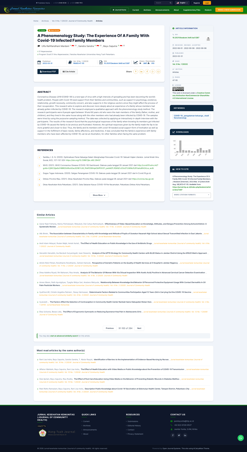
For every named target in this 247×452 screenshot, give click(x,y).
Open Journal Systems (171, 448)
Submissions (133, 421)
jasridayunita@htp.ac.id (184, 421)
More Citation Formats (185, 195)
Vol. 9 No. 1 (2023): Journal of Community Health (72, 21)
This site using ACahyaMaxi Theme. (196, 448)
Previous (110, 328)
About (176, 10)
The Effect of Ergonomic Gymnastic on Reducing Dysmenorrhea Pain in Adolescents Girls (102, 312)
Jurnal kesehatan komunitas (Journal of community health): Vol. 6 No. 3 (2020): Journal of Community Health (83, 275)
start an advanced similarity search (64, 336)
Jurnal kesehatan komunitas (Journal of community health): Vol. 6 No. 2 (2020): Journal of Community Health (106, 285)
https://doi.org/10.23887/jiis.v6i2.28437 (83, 160)
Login (207, 3)
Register (197, 3)
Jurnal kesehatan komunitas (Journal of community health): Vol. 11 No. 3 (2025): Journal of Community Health (102, 227)
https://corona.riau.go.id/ (142, 179)
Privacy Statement (135, 434)
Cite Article (70, 71)
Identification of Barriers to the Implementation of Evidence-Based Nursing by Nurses (131, 359)
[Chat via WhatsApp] (241, 438)
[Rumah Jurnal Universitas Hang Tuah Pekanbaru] (57, 437)
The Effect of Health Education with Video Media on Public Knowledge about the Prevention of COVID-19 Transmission (133, 369)
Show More (98, 195)
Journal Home (120, 10)
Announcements (162, 10)
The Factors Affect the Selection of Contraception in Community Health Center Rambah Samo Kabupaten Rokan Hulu (101, 302)
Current (136, 10)
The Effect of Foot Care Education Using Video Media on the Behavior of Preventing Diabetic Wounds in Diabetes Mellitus (127, 379)
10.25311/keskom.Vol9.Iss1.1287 (117, 63)
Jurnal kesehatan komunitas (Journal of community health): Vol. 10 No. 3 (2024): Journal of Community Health (83, 256)
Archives (147, 10)
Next (139, 328)
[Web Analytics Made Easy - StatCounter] (41, 426)
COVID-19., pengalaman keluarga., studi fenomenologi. (191, 117)
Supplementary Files (191, 10)
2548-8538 (62, 3)
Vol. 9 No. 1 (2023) (180, 64)
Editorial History (134, 425)
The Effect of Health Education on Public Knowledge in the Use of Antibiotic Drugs (116, 243)
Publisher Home (44, 3)
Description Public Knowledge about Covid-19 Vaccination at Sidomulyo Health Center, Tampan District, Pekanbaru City (137, 389)
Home (35, 21)
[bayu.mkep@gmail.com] (124, 45)
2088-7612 (79, 3)
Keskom (208, 10)
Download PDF (49, 71)
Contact (131, 430)
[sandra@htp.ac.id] (100, 45)
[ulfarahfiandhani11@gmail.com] (75, 45)
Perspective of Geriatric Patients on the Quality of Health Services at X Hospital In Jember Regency (135, 263)
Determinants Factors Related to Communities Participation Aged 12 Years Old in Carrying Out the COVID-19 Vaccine (140, 292)
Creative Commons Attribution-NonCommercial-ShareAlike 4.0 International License (191, 95)
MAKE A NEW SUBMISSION (229, 10)
